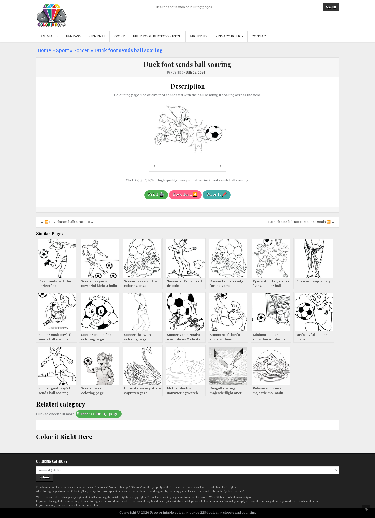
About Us (198, 36)
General (97, 36)
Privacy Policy (229, 36)
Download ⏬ (185, 194)
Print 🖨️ (156, 194)
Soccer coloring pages (98, 414)
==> (219, 166)
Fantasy (73, 36)
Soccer (81, 50)
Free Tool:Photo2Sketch (157, 36)
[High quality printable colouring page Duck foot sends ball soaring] (187, 154)
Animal (47, 36)
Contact (260, 36)
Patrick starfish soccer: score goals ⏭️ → (301, 222)
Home (44, 50)
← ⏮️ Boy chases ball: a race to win (68, 222)
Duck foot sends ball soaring (187, 64)
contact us (216, 501)
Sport (119, 36)
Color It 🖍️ (216, 194)
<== (156, 166)
